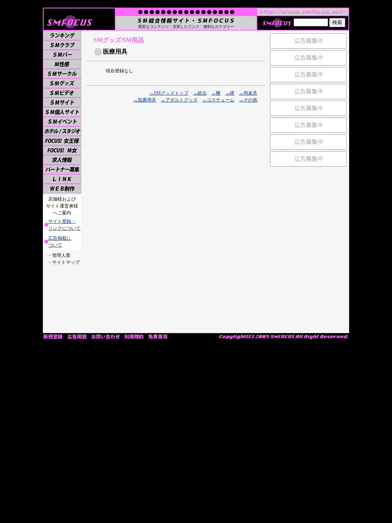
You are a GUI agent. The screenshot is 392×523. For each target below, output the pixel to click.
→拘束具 (248, 93)
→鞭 (215, 93)
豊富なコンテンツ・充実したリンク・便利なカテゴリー (186, 27)
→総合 (200, 93)
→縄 (229, 93)
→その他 (248, 100)
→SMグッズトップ (168, 93)
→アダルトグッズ (179, 100)
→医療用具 (144, 100)
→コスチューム (218, 100)
